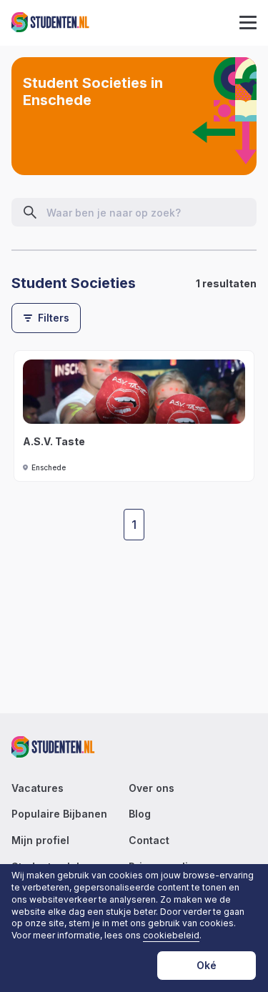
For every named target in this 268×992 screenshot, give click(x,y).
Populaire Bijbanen (59, 814)
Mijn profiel (40, 840)
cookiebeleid (171, 936)
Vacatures (37, 788)
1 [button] (134, 524)
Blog (140, 814)
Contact (149, 840)
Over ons (151, 788)
